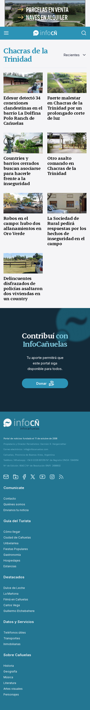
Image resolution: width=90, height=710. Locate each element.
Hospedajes (11, 560)
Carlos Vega (11, 605)
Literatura (9, 683)
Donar (41, 383)
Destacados (13, 577)
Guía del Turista (17, 521)
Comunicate (13, 488)
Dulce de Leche (14, 588)
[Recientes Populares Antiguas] (75, 55)
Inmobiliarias (12, 644)
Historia (8, 665)
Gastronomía (12, 554)
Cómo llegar (11, 531)
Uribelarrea (10, 543)
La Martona (10, 593)
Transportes (11, 638)
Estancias (9, 566)
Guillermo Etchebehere (19, 611)
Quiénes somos (14, 504)
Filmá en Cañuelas (15, 599)
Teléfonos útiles (14, 632)
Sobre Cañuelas (17, 655)
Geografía (10, 671)
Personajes (11, 694)
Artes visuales (13, 688)
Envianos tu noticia (16, 510)
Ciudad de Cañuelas (17, 537)
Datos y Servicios (18, 622)
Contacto (9, 498)
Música (8, 677)
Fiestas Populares (15, 549)
